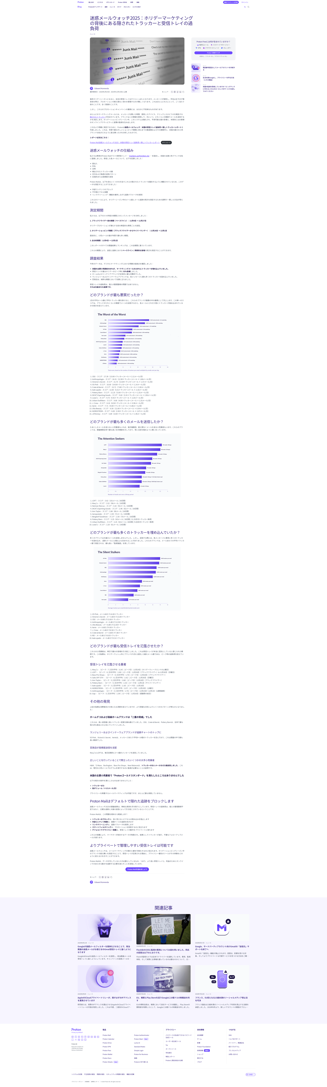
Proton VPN (107, 1047)
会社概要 (200, 1035)
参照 (131, 2)
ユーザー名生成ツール (173, 1041)
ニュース (112, 7)
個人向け (91, 2)
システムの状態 (77, 1074)
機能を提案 (130, 1074)
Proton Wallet (107, 1054)
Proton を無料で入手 (213, 53)
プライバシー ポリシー (77, 1081)
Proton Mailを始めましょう (138, 869)
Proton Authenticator (141, 1035)
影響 (198, 1043)
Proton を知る (122, 2)
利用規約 (87, 1081)
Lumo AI (137, 1043)
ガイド (119, 7)
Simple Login (138, 1050)
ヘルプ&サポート (234, 1039)
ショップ (200, 1054)
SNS (230, 1035)
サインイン (245, 2)
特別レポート (170, 1056)
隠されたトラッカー (97, 117)
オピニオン (127, 7)
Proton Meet (138, 1039)
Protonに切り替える (141, 1062)
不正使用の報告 (89, 1074)
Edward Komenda (102, 88)
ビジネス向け (137, 7)
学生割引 (169, 1053)
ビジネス (100, 2)
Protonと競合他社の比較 (174, 1060)
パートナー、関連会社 (236, 1043)
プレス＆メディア (235, 1050)
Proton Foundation (204, 1047)
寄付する (200, 1058)
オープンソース (171, 1049)
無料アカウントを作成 (231, 2)
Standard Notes (139, 1047)
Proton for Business (141, 1054)
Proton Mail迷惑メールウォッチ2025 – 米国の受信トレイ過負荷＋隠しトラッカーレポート (125, 142)
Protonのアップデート (95, 7)
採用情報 (200, 1050)
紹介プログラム (234, 1047)
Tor (167, 1045)
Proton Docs (107, 1058)
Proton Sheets (108, 1062)
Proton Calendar (108, 1039)
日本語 (250, 1074)
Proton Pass (107, 1050)
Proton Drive (107, 1043)
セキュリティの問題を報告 (115, 1074)
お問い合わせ (233, 1054)
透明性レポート (95, 1081)
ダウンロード (110, 2)
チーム (199, 1039)
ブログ (199, 1062)
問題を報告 (100, 1074)
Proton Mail (107, 1035)
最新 (106, 7)
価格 (138, 2)
